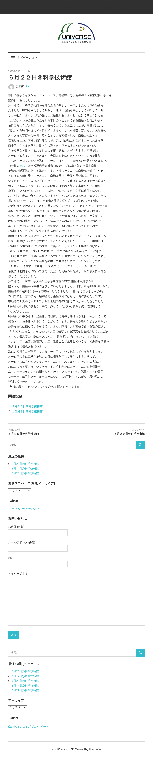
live (28, 86)
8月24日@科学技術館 (25, 473)
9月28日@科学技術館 (25, 464)
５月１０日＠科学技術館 (27, 406)
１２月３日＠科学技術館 (27, 411)
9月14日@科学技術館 (25, 468)
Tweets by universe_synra (23, 508)
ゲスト (23, 165)
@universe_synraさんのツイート (28, 727)
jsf (29, 71)
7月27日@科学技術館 (25, 690)
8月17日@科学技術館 (25, 686)
